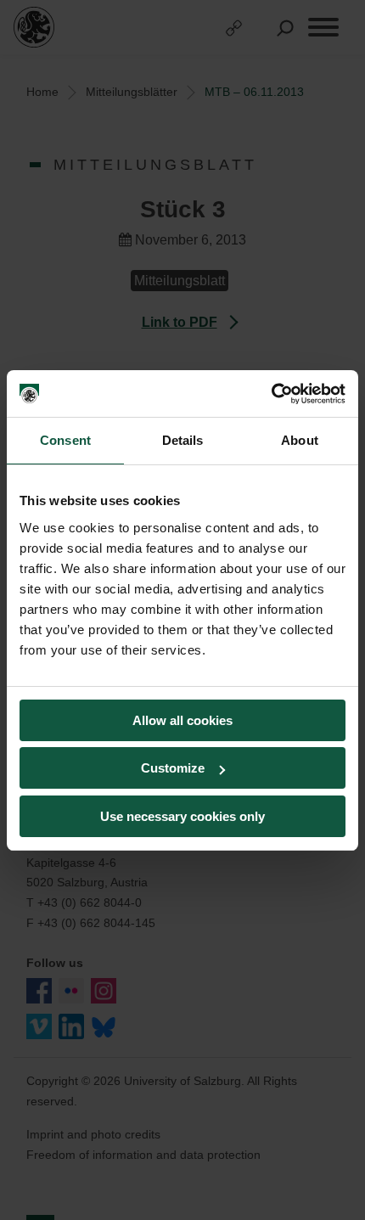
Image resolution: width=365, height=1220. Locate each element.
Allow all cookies (182, 720)
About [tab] (299, 440)
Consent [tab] (65, 440)
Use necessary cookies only (182, 816)
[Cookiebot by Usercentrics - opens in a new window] (271, 394)
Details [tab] (183, 440)
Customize (173, 768)
